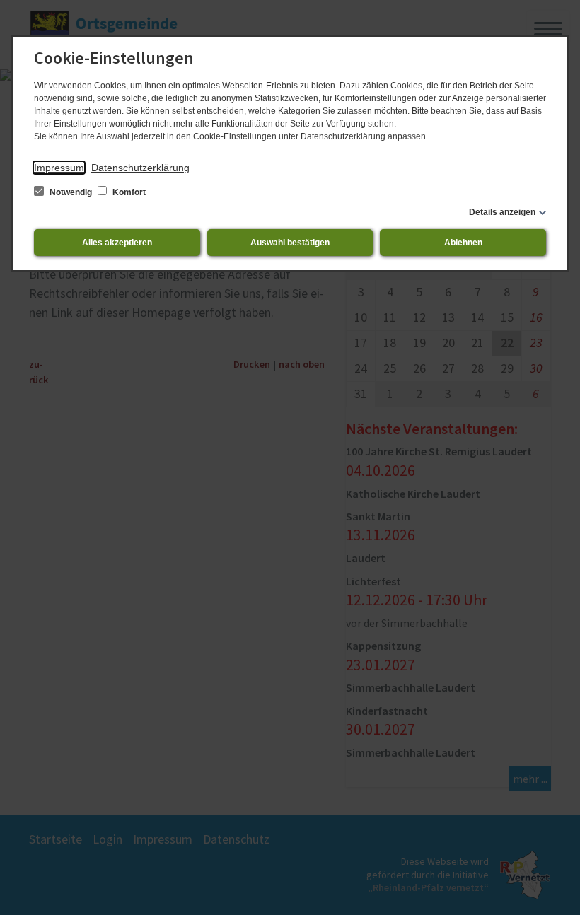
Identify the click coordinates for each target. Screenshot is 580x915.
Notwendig (70, 192)
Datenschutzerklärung (140, 167)
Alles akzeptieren (117, 242)
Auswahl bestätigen (290, 242)
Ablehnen (463, 242)
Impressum (59, 167)
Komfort (128, 192)
